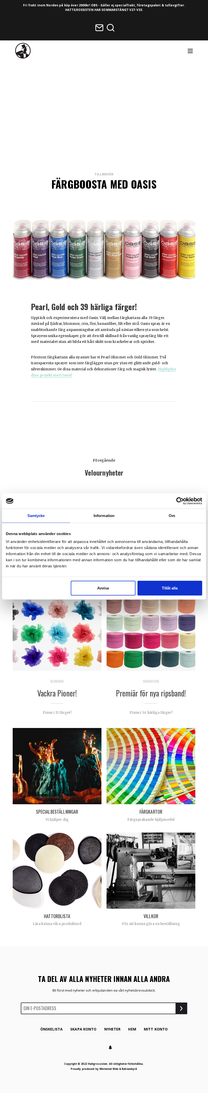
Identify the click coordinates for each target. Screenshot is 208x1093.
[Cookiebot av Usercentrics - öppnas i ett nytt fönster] (180, 501)
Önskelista (51, 1029)
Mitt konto (156, 1029)
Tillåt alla (170, 588)
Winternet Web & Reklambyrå (118, 1069)
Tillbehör (103, 174)
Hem (132, 1029)
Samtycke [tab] (36, 515)
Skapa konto (83, 1029)
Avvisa (103, 588)
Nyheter (112, 1029)
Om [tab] (172, 515)
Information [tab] (104, 515)
